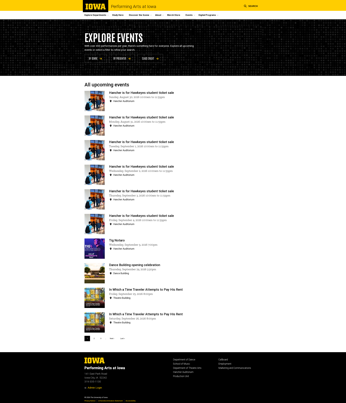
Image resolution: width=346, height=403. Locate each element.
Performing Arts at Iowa (133, 6)
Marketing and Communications (234, 368)
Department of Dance (184, 359)
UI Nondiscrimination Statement (110, 401)
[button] (251, 5)
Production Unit (181, 376)
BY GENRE (93, 58)
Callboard (223, 359)
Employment (224, 363)
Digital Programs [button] (207, 15)
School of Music (181, 363)
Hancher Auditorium (183, 372)
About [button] (158, 15)
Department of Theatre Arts (187, 368)
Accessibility (131, 401)
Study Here (118, 15)
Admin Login (95, 387)
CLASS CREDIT (148, 58)
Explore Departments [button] (95, 15)
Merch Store (173, 15)
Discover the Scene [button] (139, 15)
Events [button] (189, 15)
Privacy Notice (89, 401)
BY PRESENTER (120, 58)
